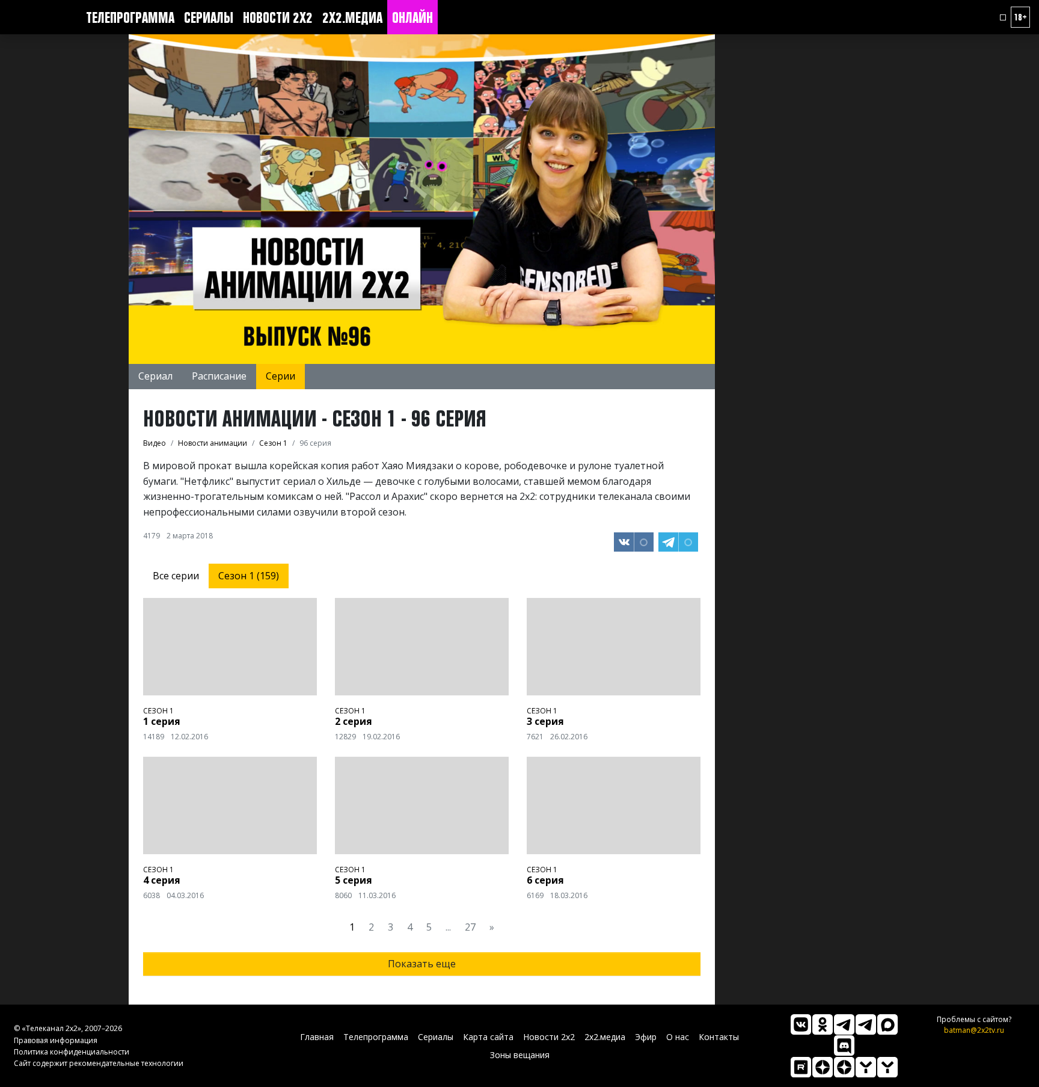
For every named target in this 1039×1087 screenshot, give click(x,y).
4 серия (161, 880)
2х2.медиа (352, 17)
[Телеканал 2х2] (844, 1024)
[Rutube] (801, 1067)
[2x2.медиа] (866, 1024)
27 (470, 927)
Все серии (176, 575)
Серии (280, 376)
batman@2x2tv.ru (974, 1030)
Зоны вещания (520, 1055)
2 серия (353, 721)
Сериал (155, 376)
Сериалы (208, 17)
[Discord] (844, 1045)
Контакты (719, 1036)
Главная (317, 1036)
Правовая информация (55, 1040)
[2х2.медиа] (844, 1067)
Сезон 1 (158, 711)
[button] (1003, 17)
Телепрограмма (130, 17)
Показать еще (422, 963)
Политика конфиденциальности (71, 1052)
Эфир (646, 1036)
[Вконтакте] (801, 1024)
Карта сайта (488, 1036)
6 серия (545, 880)
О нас (677, 1036)
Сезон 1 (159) (248, 575)
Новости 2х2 (278, 17)
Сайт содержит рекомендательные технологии (98, 1063)
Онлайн (412, 17)
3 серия (545, 721)
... (448, 927)
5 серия (353, 880)
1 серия (161, 721)
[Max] (887, 1024)
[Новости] (887, 1067)
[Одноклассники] (822, 1024)
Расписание (219, 376)
